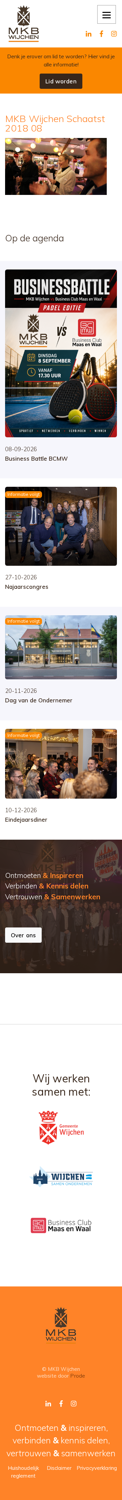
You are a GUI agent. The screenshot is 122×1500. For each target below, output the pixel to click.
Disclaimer (59, 1468)
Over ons (23, 935)
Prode (77, 1376)
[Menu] (106, 14)
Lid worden (60, 81)
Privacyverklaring (97, 1468)
